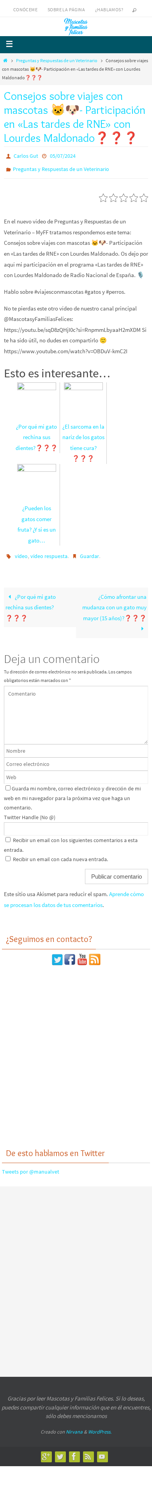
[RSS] (88, 1451)
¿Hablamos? (109, 9)
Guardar (89, 552)
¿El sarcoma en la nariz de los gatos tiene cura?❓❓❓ (83, 439)
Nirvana (74, 1426)
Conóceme (25, 9)
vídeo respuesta (48, 552)
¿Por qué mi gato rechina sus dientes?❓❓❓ (30, 602)
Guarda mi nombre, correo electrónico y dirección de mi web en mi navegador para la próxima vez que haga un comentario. (72, 793)
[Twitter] (60, 1451)
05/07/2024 (63, 155)
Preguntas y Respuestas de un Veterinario (56, 60)
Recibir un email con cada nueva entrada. (60, 854)
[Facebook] (74, 1451)
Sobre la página (66, 9)
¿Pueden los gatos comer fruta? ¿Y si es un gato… (37, 521)
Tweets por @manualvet (30, 1166)
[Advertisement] (76, 1051)
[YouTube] (102, 1451)
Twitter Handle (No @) (29, 811)
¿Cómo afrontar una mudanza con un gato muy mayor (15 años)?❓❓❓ (114, 602)
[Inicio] (5, 60)
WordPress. (99, 1426)
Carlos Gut (26, 155)
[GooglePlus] (46, 1451)
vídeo (21, 552)
